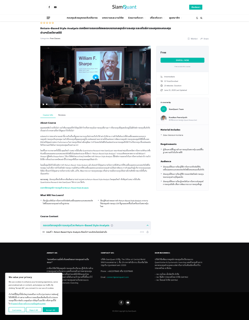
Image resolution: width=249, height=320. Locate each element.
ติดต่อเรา (195, 7)
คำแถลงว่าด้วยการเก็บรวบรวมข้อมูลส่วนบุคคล (28, 303)
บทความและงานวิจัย (113, 17)
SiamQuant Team (176, 109)
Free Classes (55, 38)
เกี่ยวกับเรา (156, 17)
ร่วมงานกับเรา (135, 17)
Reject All (34, 310)
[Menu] (48, 18)
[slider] (79, 104)
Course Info (48, 114)
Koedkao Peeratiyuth (178, 117)
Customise (17, 310)
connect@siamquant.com (118, 277)
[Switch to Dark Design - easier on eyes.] (197, 18)
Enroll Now (182, 60)
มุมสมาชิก (174, 17)
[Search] (201, 18)
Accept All (50, 310)
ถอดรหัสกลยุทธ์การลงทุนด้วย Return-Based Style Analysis (64, 188)
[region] (33, 294)
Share (206, 38)
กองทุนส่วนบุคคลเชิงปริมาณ (82, 17)
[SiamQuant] (124, 7)
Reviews (62, 114)
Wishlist (194, 38)
